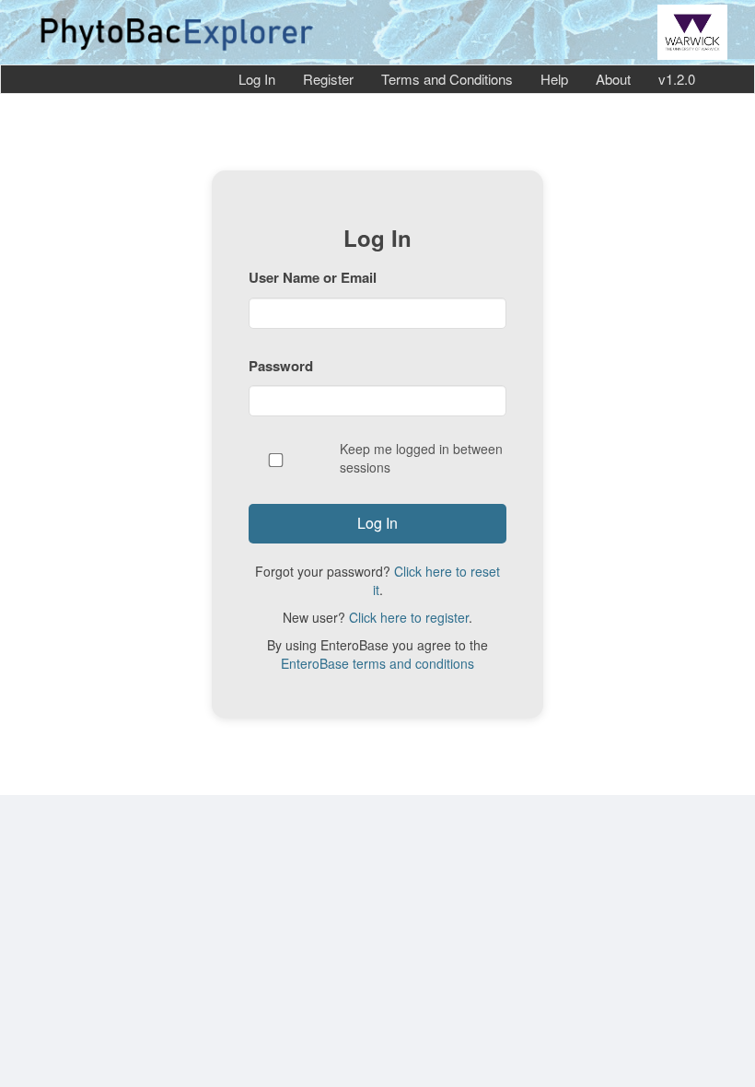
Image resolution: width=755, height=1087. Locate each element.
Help (554, 78)
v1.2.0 (676, 78)
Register (328, 78)
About (613, 78)
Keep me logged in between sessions (421, 457)
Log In (256, 78)
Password (281, 366)
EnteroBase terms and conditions (377, 663)
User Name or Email (313, 277)
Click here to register (409, 617)
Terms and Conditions (447, 78)
